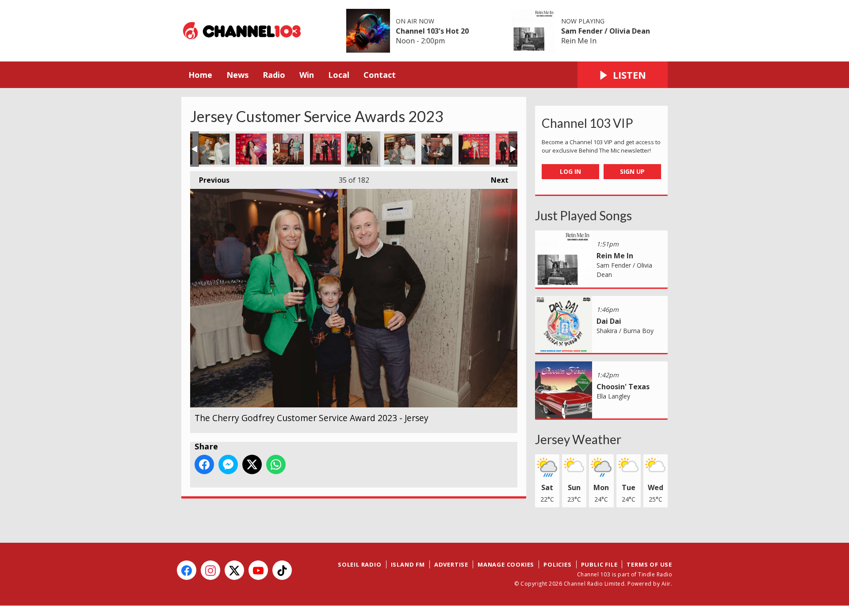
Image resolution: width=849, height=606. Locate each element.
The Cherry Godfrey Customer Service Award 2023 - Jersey (214, 149)
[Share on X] (252, 464)
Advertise (451, 564)
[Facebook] (186, 570)
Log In (570, 171)
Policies (557, 564)
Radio (274, 74)
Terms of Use (649, 564)
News (237, 74)
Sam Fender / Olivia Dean (605, 31)
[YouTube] (258, 570)
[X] (234, 570)
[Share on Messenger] (228, 464)
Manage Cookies (506, 564)
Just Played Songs (583, 215)
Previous (209, 180)
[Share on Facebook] (204, 464)
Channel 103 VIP (587, 122)
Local (338, 74)
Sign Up (632, 171)
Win (306, 74)
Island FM (408, 564)
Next (495, 180)
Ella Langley (613, 396)
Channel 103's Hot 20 (432, 31)
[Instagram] (210, 570)
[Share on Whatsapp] (276, 464)
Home (200, 74)
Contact (379, 74)
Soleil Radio (360, 564)
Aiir (666, 583)
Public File (599, 564)
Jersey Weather (578, 439)
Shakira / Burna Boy (625, 330)
